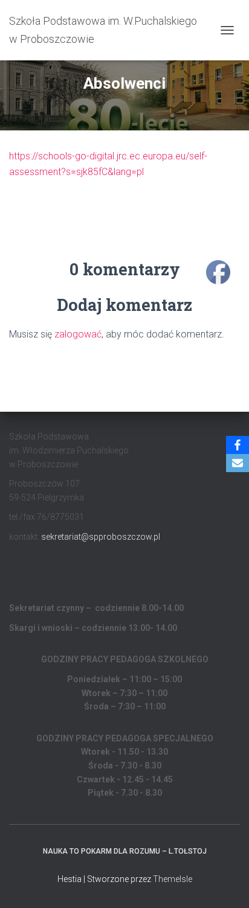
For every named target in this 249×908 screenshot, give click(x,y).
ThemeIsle (172, 879)
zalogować (78, 334)
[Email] (237, 463)
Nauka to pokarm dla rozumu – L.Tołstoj (125, 851)
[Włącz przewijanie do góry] (225, 884)
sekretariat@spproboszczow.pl (100, 537)
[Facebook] (237, 445)
